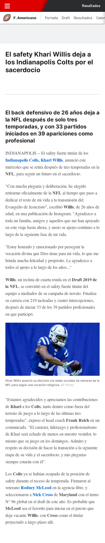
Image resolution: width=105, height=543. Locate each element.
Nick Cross (43, 494)
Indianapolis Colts (21, 160)
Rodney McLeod (36, 487)
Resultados (91, 6)
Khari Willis (52, 160)
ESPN (28, 6)
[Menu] (7, 6)
